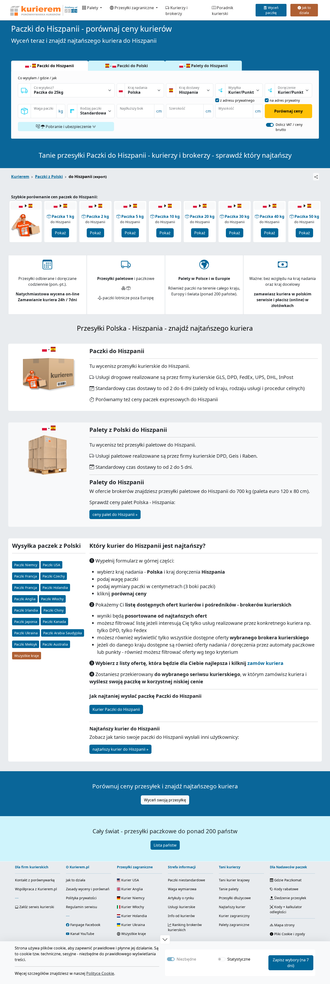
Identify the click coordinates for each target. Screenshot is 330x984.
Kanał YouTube (82, 933)
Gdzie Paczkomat (287, 880)
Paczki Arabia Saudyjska (62, 633)
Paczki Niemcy (25, 565)
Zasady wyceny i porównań (87, 889)
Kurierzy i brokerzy (176, 10)
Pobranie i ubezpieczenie (68, 126)
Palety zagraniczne (234, 924)
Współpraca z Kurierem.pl (36, 889)
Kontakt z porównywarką (35, 880)
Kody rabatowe (285, 889)
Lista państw (165, 845)
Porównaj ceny (288, 111)
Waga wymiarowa (182, 889)
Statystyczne (238, 959)
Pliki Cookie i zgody (289, 934)
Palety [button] (92, 7)
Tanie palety (228, 889)
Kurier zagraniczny (234, 915)
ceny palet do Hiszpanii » (115, 514)
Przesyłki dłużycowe (235, 898)
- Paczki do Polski (128, 65)
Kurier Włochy (132, 907)
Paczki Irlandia (26, 610)
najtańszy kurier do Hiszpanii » (120, 749)
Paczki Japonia (25, 621)
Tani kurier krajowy (234, 880)
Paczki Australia (55, 644)
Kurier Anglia (131, 889)
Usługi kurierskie (181, 907)
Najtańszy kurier (232, 907)
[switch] (270, 125)
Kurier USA (129, 880)
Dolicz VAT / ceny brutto (289, 127)
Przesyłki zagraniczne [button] (134, 7)
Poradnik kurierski (222, 10)
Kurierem (20, 176)
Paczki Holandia (55, 587)
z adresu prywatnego (237, 100)
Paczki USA (51, 565)
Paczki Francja (25, 576)
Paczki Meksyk (25, 644)
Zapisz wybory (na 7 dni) (291, 962)
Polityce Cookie (100, 973)
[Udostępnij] (316, 176)
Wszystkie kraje (26, 655)
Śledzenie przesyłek (289, 898)
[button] (165, 939)
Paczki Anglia (25, 599)
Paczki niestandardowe (186, 880)
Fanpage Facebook (85, 924)
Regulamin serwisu (81, 907)
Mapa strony (283, 925)
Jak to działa (305, 10)
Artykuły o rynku (181, 898)
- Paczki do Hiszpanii (51, 65)
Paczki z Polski (49, 176)
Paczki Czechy (54, 576)
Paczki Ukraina (26, 633)
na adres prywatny (285, 100)
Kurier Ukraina (132, 924)
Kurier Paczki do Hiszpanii (116, 709)
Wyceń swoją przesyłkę (165, 800)
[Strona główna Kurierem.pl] (43, 10)
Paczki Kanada (54, 621)
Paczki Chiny (53, 610)
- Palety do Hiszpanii (205, 65)
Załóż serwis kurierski (36, 907)
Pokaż (60, 232)
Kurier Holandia (133, 915)
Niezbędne (186, 959)
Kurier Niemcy (132, 898)
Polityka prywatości (81, 898)
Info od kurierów (181, 915)
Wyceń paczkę (272, 10)
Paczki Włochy (52, 599)
